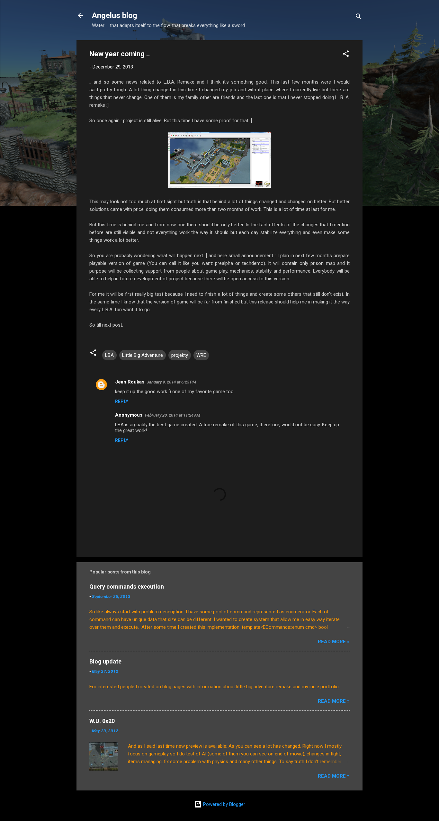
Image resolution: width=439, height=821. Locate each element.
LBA (109, 355)
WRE (201, 355)
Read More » (334, 642)
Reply (121, 401)
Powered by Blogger (223, 804)
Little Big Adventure (142, 355)
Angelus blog (114, 15)
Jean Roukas (129, 382)
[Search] (359, 17)
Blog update (105, 661)
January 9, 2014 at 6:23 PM (171, 382)
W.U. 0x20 (102, 720)
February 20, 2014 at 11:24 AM (172, 415)
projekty (179, 355)
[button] (346, 55)
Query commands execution (126, 586)
